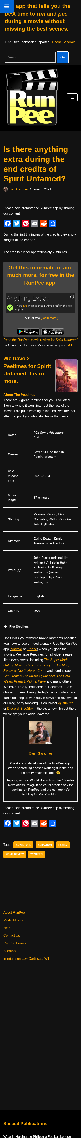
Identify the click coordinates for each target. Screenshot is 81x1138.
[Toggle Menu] (7, 6)
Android (69, 42)
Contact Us (11, 935)
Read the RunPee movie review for (40, 340)
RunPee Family (14, 943)
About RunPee (14, 912)
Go (62, 57)
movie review (15, 854)
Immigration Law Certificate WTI (26, 958)
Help (6, 928)
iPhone (57, 42)
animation (45, 845)
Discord (13, 708)
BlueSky (26, 708)
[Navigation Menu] (72, 97)
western (36, 854)
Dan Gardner (18, 189)
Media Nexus (13, 920)
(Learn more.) (49, 318)
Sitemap (9, 951)
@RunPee (66, 703)
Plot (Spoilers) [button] (19, 626)
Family (62, 845)
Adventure (23, 845)
